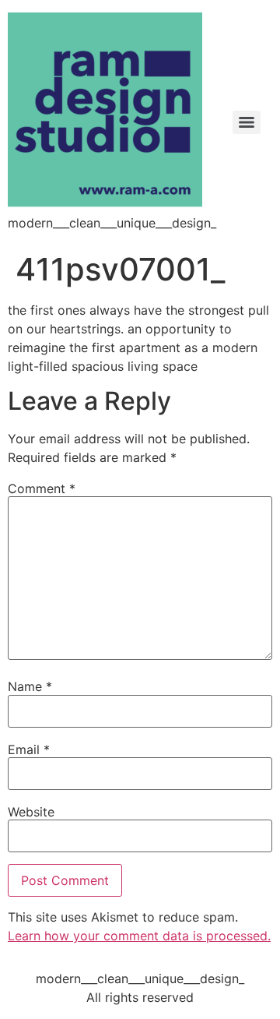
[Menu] (247, 122)
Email (29, 749)
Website (31, 812)
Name (30, 686)
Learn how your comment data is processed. (139, 935)
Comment (41, 488)
